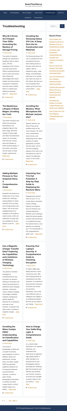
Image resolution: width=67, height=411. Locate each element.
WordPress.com (46, 408)
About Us (60, 12)
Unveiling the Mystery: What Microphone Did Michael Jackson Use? (34, 111)
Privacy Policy (38, 17)
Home (5, 12)
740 (10, 400)
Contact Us (28, 17)
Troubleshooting (50, 12)
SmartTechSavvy (33, 4)
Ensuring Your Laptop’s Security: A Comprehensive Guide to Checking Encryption (33, 254)
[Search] (62, 26)
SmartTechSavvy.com (27, 408)
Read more (13, 94)
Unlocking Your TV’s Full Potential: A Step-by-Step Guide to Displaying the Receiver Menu (33, 181)
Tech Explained (14, 12)
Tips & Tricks (38, 12)
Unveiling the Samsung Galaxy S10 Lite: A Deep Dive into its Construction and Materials (56, 92)
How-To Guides (26, 12)
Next (15, 400)
